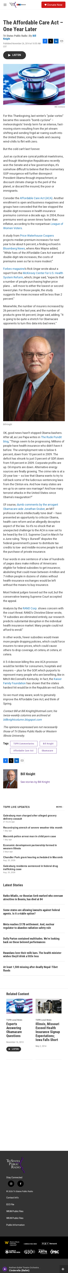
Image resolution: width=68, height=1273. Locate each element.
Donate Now (54, 4)
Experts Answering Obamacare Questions (14, 1030)
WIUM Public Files (14, 1211)
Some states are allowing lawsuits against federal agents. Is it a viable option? (31, 911)
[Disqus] (34, 1108)
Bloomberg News (14, 248)
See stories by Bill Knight (35, 782)
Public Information (15, 1225)
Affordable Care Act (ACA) (36, 198)
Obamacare (47, 750)
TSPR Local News (14, 1020)
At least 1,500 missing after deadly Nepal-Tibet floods (30, 968)
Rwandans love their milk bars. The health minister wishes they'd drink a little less (32, 954)
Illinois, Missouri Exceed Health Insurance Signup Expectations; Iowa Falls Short (48, 1032)
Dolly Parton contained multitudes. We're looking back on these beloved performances (31, 940)
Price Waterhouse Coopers (37, 235)
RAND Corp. (30, 608)
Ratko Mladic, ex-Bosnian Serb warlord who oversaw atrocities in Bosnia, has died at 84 (33, 897)
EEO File (10, 1204)
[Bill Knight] (10, 778)
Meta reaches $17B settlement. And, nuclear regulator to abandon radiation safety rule (28, 926)
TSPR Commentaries (23, 743)
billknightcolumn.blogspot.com (22, 719)
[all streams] (64, 1269)
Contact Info (12, 1198)
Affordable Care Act (23, 750)
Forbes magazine (14, 268)
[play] (5, 1269)
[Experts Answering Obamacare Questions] (19, 1006)
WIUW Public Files (14, 1218)
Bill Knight (48, 743)
